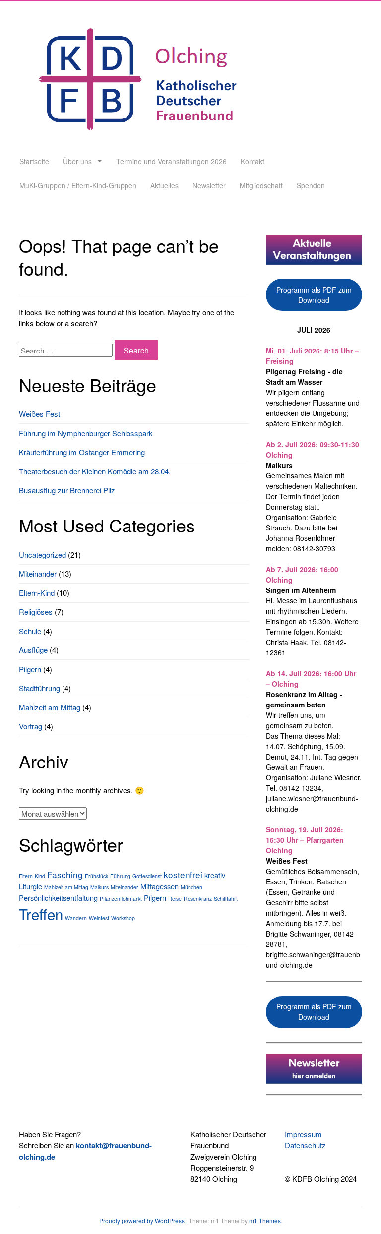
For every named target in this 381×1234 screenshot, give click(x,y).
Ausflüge (33, 650)
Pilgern (30, 669)
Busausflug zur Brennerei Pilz (67, 490)
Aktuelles (164, 185)
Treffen (41, 913)
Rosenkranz (198, 898)
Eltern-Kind (37, 593)
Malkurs (99, 887)
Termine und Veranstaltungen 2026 (171, 161)
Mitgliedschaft (261, 185)
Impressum (303, 1134)
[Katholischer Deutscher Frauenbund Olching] (135, 143)
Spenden (311, 185)
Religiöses (36, 611)
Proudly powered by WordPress (142, 1220)
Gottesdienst (147, 876)
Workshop (123, 918)
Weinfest (99, 918)
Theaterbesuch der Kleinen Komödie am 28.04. (95, 471)
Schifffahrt (226, 898)
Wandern (76, 918)
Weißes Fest (39, 414)
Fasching (65, 874)
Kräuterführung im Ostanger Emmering (82, 452)
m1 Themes (265, 1220)
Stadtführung (39, 688)
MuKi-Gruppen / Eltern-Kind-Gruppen (77, 185)
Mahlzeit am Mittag (49, 707)
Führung (120, 876)
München (191, 887)
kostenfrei (183, 874)
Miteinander (38, 573)
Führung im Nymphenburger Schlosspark (86, 433)
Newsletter (209, 185)
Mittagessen (159, 886)
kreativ (214, 875)
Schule (30, 631)
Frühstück (96, 876)
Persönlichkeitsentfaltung (58, 897)
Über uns (77, 161)
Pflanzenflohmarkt (121, 898)
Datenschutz (305, 1145)
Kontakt (252, 161)
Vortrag (30, 726)
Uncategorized (42, 554)
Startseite (34, 161)
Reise (175, 898)
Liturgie (30, 886)
